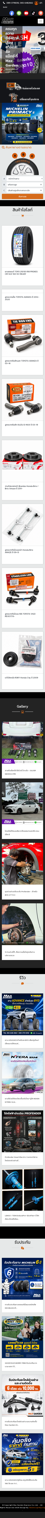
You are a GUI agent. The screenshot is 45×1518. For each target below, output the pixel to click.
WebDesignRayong (37, 1507)
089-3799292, (13, 2)
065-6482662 (27, 2)
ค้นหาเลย (22, 196)
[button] (5, 124)
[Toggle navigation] (41, 21)
